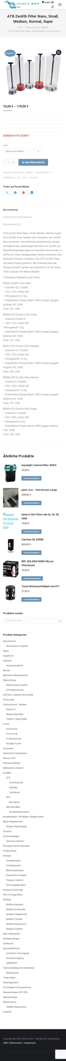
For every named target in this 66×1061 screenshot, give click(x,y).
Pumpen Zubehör (14, 880)
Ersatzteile (8, 699)
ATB (18, 177)
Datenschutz (15, 1042)
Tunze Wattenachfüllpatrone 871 (40, 586)
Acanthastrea (16, 782)
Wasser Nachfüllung (16, 826)
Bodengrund (12, 972)
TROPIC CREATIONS (16, 719)
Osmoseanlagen (11, 836)
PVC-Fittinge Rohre (13, 894)
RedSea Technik (14, 919)
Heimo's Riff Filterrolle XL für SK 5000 (40, 516)
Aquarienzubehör (14, 665)
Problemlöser (10, 850)
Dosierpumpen (13, 860)
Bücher (6, 670)
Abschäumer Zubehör (17, 646)
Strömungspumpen (16, 885)
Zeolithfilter (33, 177)
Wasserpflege (10, 997)
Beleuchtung (9, 680)
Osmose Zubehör (15, 841)
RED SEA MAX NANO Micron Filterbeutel (37, 563)
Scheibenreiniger (11, 938)
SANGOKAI (11, 963)
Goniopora (14, 792)
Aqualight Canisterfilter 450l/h (38, 465)
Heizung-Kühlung (11, 763)
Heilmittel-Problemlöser (15, 753)
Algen (6, 651)
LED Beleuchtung (14, 690)
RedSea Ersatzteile (15, 909)
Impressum (30, 1042)
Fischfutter (12, 729)
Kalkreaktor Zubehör (13, 768)
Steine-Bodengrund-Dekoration (19, 968)
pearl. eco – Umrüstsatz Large (39, 489)
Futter (6, 724)
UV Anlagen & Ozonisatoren (17, 987)
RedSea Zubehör (14, 928)
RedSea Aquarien (14, 904)
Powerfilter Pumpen (16, 875)
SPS (8, 797)
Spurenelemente (11, 948)
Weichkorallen (13, 807)
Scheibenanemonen (19, 811)
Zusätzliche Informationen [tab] (17, 217)
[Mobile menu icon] (60, 5)
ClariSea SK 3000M (32, 539)
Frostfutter (12, 733)
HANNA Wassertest (16, 1007)
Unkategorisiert (11, 982)
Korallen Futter (13, 743)
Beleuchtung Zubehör (17, 685)
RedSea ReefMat (14, 714)
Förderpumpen (13, 865)
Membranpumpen (15, 870)
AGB (5, 1042)
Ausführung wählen (32, 578)
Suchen (59, 621)
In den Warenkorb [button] (31, 478)
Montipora (14, 802)
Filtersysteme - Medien (23, 172)
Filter (25, 177)
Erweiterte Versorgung (17, 953)
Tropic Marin (9, 977)
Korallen (7, 772)
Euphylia (13, 787)
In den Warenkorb (33, 162)
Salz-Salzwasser (11, 933)
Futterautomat (13, 738)
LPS (8, 777)
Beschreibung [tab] (10, 209)
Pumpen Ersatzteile (13, 889)
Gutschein (8, 748)
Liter (5, 145)
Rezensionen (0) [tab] (11, 224)
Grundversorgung (14, 958)
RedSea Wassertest (16, 924)
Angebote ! (8, 655)
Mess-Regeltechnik (12, 821)
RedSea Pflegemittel (16, 914)
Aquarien (7, 660)
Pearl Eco (11, 709)
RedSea (7, 899)
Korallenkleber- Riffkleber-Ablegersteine (23, 816)
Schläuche (8, 943)
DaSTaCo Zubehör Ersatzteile (18, 694)
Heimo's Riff (9, 758)
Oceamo (7, 831)
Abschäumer (9, 641)
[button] (58, 52)
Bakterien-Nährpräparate (15, 675)
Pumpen (7, 855)
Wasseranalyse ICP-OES (15, 992)
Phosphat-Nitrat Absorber (16, 846)
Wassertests (9, 1002)
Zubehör (7, 1011)
